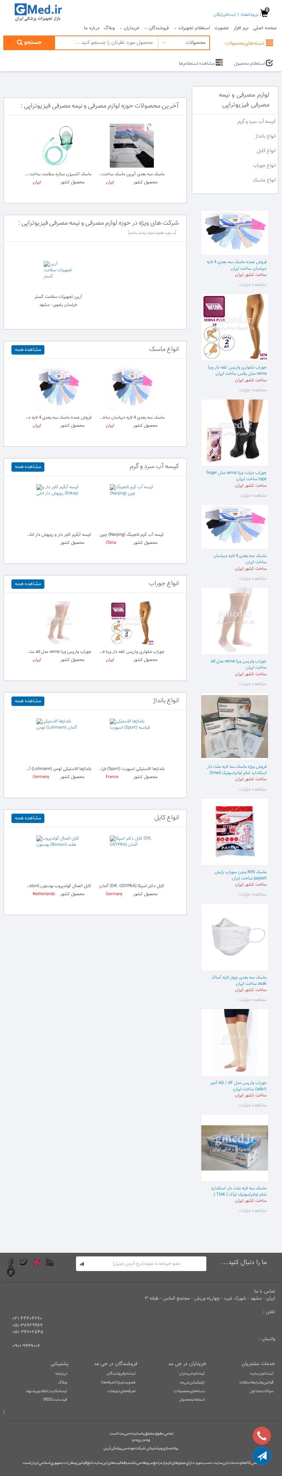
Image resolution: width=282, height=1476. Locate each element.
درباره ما (92, 28)
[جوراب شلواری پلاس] (131, 623)
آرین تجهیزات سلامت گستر (58, 297)
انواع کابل (266, 151)
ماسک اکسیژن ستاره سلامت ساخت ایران (55, 174)
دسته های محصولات (189, 1391)
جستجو (32, 42)
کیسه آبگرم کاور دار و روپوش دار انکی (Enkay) (51, 534)
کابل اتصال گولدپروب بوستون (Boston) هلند (52, 886)
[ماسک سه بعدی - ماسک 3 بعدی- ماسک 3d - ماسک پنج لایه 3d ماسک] (131, 146)
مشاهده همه (28, 350)
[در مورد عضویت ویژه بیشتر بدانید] (152, 233)
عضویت (221, 28)
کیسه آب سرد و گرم (257, 122)
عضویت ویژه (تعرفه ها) (118, 1382)
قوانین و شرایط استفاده (256, 1382)
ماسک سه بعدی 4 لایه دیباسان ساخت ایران (126, 417)
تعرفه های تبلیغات (121, 1391)
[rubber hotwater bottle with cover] (58, 506)
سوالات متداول (262, 1391)
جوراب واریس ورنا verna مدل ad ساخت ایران (52, 652)
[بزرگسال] (58, 146)
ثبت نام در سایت (262, 1374)
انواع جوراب (264, 166)
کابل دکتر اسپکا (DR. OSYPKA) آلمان (131, 886)
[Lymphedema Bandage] (58, 740)
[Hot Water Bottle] (131, 506)
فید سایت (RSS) (55, 1400)
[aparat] (36, 1262)
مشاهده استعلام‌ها (197, 63)
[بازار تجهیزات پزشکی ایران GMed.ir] (37, 11)
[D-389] (131, 857)
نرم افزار (241, 28)
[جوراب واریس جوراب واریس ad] (58, 623)
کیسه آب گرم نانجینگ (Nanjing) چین (132, 534)
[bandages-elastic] (131, 740)
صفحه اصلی (265, 28)
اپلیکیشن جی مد (192, 1382)
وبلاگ (109, 28)
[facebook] (11, 1262)
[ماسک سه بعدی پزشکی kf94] (58, 389)
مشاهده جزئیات (253, 284)
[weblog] (49, 1262)
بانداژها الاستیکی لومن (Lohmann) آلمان (56, 769)
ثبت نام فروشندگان (121, 1374)
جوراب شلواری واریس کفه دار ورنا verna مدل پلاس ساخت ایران (109, 652)
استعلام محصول (250, 63)
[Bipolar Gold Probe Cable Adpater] (58, 857)
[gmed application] (11, 1271)
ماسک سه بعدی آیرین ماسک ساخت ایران (128, 174)
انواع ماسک (264, 180)
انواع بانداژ (265, 136)
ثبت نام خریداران (192, 1374)
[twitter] (24, 1262)
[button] (262, 1456)
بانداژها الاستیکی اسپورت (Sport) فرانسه (129, 769)
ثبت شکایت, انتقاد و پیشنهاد (46, 1391)
